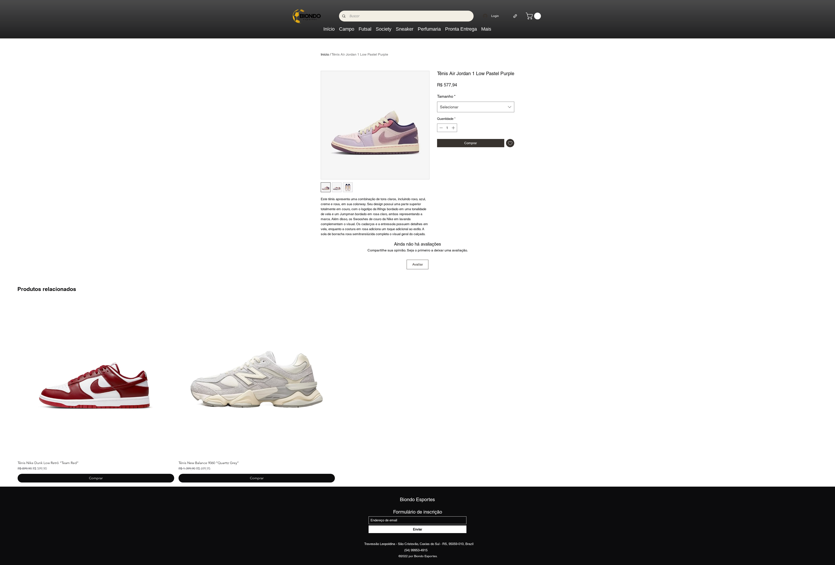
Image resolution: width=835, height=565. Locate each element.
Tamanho (446, 96)
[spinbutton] (447, 128)
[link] (534, 16)
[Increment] (454, 128)
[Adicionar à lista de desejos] (510, 143)
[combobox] (475, 107)
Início (325, 54)
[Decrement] (441, 128)
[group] (417, 392)
